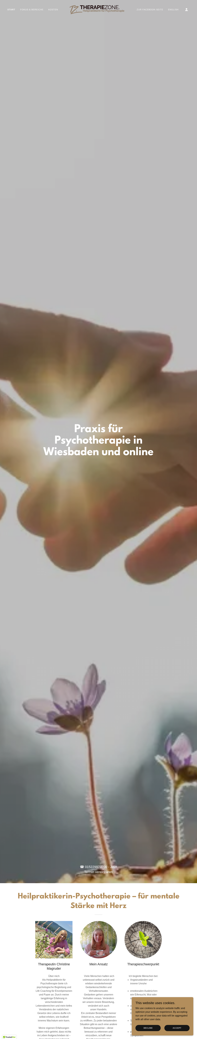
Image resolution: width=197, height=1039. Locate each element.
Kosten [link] (53, 9)
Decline (148, 1028)
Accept (177, 1028)
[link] (98, 9)
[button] (186, 9)
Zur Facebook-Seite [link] (150, 9)
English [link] (173, 9)
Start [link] (11, 9)
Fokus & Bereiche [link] (31, 9)
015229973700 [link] (96, 867)
